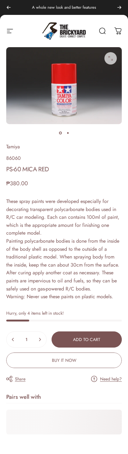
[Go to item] (60, 133)
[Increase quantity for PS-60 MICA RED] (39, 339)
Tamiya (13, 146)
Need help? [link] (111, 379)
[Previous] (9, 7)
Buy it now (64, 360)
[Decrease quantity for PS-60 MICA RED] (13, 339)
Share (20, 379)
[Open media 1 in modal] (110, 58)
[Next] (119, 7)
